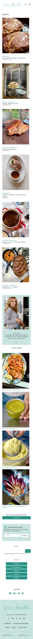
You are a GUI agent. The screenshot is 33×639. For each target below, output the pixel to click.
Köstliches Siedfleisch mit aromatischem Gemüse (14, 195)
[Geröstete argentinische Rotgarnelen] (15, 371)
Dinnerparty (5, 147)
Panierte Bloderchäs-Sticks (10, 103)
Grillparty (4, 102)
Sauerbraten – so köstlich (9, 287)
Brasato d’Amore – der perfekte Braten (14, 242)
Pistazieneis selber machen (9, 467)
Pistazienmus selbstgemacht (9, 428)
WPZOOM (28, 635)
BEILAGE (16, 570)
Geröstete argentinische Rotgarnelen (12, 389)
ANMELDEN (25, 535)
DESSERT (16, 577)
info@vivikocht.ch (23, 553)
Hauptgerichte (6, 56)
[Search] (28, 551)
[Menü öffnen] (25, 4)
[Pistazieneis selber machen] (15, 449)
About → (16, 342)
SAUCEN (16, 574)
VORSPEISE (16, 563)
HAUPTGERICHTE (16, 567)
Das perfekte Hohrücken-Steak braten (13, 58)
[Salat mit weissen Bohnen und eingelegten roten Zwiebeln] (15, 487)
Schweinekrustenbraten (9, 149)
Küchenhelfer (16, 517)
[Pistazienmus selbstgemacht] (15, 410)
